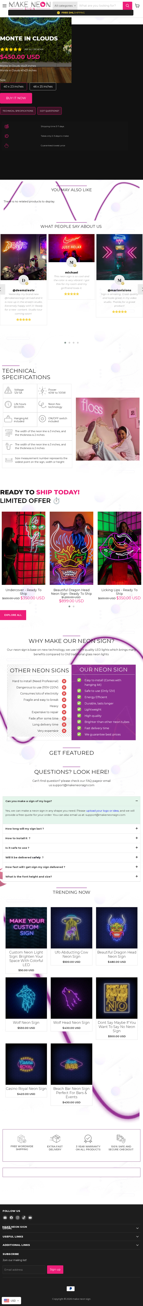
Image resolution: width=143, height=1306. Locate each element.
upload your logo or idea (102, 810)
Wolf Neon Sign (26, 1022)
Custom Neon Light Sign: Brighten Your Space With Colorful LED (26, 958)
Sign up (55, 1269)
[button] (65, 342)
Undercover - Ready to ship (24, 592)
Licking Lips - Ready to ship (119, 592)
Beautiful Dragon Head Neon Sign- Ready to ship (71, 592)
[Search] (127, 6)
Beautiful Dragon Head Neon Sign (116, 954)
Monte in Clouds (29, 38)
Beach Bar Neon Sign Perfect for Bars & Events (71, 1093)
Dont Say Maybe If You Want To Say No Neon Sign (117, 1026)
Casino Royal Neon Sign (26, 1089)
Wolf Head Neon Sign (71, 1022)
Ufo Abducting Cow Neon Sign (71, 954)
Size (3, 80)
